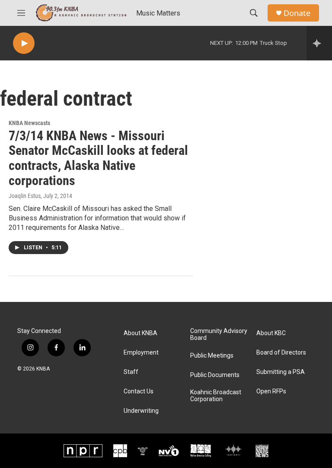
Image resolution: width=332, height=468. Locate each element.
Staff (131, 372)
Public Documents (214, 375)
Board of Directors (281, 352)
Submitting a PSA (280, 372)
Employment (141, 352)
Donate (297, 13)
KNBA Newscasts (29, 122)
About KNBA (140, 333)
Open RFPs (271, 391)
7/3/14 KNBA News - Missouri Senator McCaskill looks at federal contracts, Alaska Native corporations (98, 158)
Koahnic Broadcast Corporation (215, 395)
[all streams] (319, 43)
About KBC (271, 333)
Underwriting (141, 411)
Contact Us (138, 391)
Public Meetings (211, 355)
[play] (24, 43)
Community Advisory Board (218, 334)
